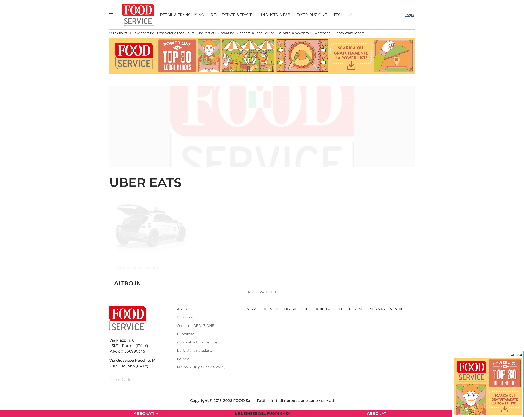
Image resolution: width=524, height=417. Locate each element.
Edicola (29, 118)
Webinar (376, 309)
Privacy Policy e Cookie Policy (201, 367)
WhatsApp (322, 33)
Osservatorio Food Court (175, 33)
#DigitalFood (329, 309)
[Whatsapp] (129, 379)
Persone (31, 56)
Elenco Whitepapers (349, 33)
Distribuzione (312, 15)
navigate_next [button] (58, 76)
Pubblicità (31, 125)
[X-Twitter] (124, 379)
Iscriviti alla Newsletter (41, 138)
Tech (339, 15)
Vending (398, 309)
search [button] (350, 14)
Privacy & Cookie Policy (41, 145)
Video (42, 83)
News (28, 35)
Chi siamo (31, 104)
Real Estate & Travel (232, 15)
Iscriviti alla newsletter (195, 350)
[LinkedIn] (118, 379)
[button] (112, 14)
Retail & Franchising (182, 15)
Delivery (31, 62)
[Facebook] (111, 379)
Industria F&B (275, 15)
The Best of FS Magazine (215, 33)
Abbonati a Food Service (42, 132)
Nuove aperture (142, 33)
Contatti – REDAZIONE (41, 111)
